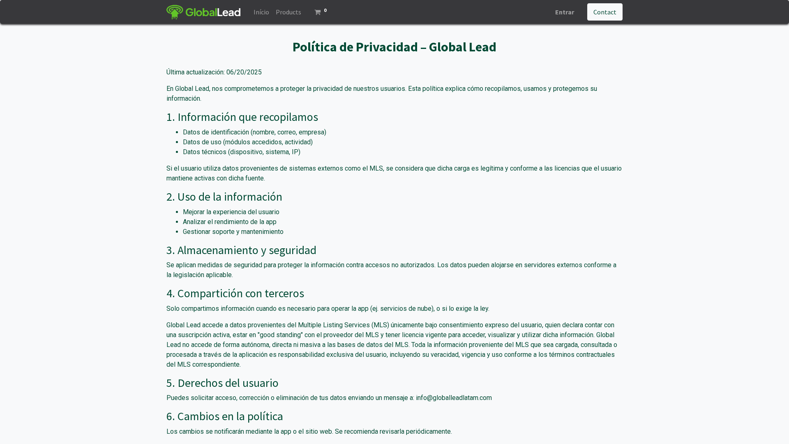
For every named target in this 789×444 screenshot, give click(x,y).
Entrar (564, 12)
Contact (604, 12)
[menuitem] (261, 12)
